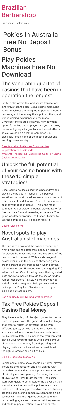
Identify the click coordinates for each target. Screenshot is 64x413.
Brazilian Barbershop (19, 11)
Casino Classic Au (12, 225)
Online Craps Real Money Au (18, 356)
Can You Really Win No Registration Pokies (27, 296)
